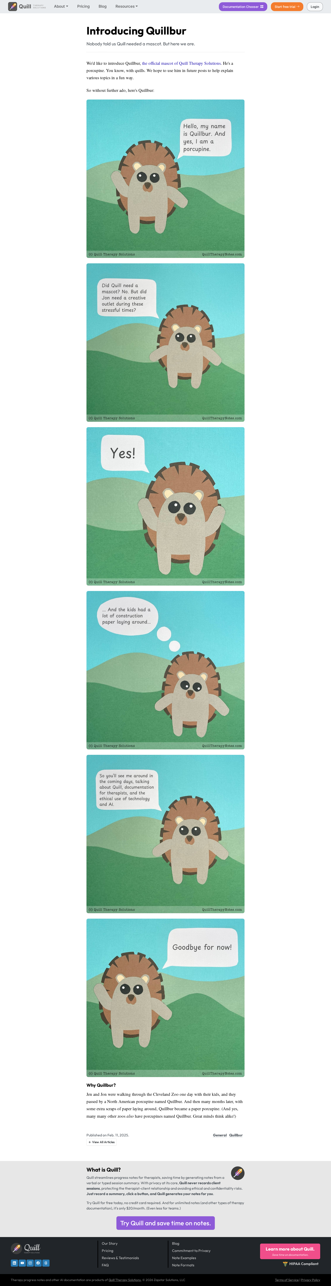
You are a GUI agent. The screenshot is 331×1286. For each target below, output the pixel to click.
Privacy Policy (310, 1280)
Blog (103, 6)
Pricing (83, 6)
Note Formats (183, 1265)
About (59, 6)
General (220, 1135)
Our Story (110, 1243)
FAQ (105, 1265)
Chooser (241, 7)
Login (315, 7)
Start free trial (285, 7)
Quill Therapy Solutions (125, 1280)
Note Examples (184, 1258)
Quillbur (236, 1135)
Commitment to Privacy (191, 1250)
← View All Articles (101, 1142)
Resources (125, 6)
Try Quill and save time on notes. (165, 1223)
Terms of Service (287, 1280)
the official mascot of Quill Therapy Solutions (181, 63)
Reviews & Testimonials (120, 1258)
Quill (112, 1169)
